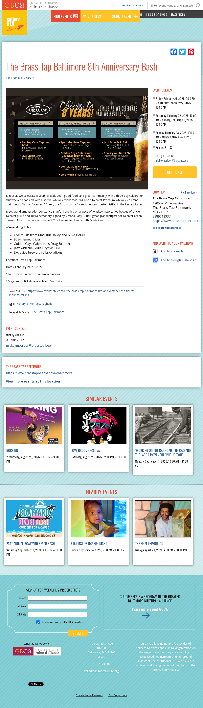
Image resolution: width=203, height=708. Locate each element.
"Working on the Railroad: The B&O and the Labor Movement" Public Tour (163, 452)
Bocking (12, 450)
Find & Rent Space (156, 14)
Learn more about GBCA (150, 609)
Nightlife (47, 303)
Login (111, 5)
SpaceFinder (178, 14)
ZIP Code (21, 614)
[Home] (14, 29)
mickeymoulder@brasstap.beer (29, 345)
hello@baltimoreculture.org (101, 671)
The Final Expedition (149, 543)
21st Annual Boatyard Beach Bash (30, 543)
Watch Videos (91, 16)
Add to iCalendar (173, 251)
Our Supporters (117, 695)
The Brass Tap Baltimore (20, 78)
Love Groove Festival (86, 450)
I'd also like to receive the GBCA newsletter (63, 622)
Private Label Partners (89, 695)
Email (22, 598)
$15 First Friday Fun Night (89, 543)
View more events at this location (33, 381)
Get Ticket (175, 172)
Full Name (21, 606)
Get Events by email (133, 5)
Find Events (63, 16)
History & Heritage (28, 303)
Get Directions (188, 192)
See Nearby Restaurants (167, 227)
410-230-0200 (101, 664)
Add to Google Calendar (178, 260)
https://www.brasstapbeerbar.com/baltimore (175, 221)
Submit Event (122, 16)
